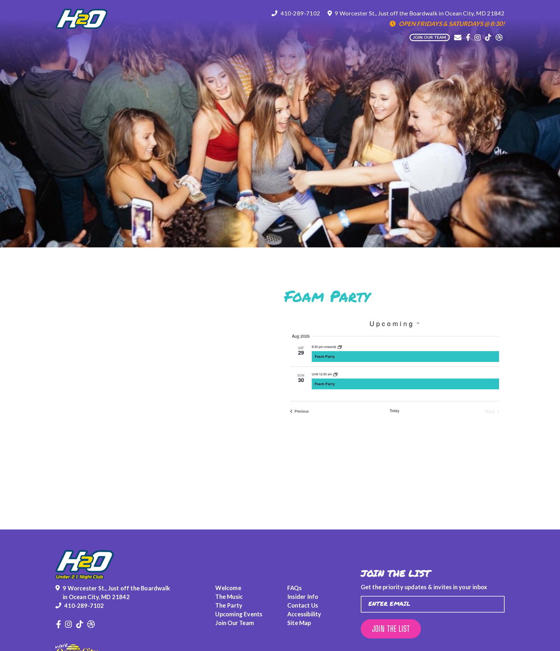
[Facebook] (468, 37)
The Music (229, 596)
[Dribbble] (499, 37)
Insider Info (302, 596)
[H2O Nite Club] (81, 19)
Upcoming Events (238, 613)
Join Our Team (234, 622)
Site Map (299, 622)
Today (394, 410)
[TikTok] (488, 37)
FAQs (294, 587)
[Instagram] (478, 37)
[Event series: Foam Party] (340, 346)
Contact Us (302, 605)
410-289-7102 (300, 13)
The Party (228, 605)
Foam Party (325, 356)
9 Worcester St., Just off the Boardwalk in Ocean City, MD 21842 (420, 13)
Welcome (228, 587)
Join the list (391, 629)
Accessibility (304, 613)
